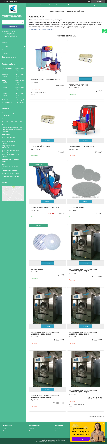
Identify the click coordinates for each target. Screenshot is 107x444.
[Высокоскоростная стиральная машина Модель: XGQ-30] (85, 305)
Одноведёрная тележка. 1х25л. (82, 146)
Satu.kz (63, 440)
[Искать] (21, 22)
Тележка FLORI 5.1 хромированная (45, 80)
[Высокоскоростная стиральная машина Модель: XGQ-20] (85, 242)
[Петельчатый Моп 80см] (47, 120)
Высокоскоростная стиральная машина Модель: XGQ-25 (45, 333)
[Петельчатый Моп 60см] (85, 58)
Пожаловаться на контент (63, 442)
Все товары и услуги (95, 416)
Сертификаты (60, 5)
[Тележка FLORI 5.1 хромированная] (47, 58)
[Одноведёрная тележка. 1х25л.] (85, 120)
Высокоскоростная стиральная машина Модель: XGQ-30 (83, 333)
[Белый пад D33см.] (85, 181)
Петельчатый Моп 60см (79, 85)
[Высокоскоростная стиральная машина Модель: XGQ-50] (47, 369)
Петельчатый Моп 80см (40, 146)
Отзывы (5, 53)
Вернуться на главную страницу (42, 29)
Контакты (86, 5)
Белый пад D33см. (76, 208)
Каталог (5, 46)
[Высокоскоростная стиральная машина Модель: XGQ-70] (85, 369)
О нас (4, 50)
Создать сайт (7, 1)
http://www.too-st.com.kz (10, 166)
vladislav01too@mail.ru (9, 170)
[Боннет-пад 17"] (47, 242)
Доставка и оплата (8, 57)
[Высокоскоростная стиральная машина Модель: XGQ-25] (47, 305)
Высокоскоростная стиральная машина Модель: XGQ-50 (45, 396)
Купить (85, 79)
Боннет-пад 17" (37, 269)
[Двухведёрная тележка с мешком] (47, 181)
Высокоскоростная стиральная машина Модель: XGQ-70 (83, 391)
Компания (33, 5)
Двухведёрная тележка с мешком (45, 208)
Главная (5, 429)
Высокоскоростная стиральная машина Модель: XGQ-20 (83, 270)
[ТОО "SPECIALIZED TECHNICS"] (13, 9)
